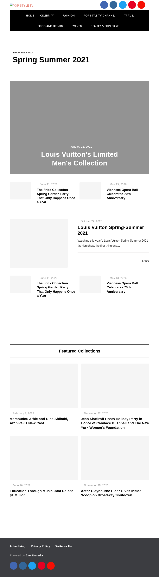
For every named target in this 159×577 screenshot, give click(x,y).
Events (77, 26)
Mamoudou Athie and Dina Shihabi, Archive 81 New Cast (39, 421)
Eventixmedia (34, 555)
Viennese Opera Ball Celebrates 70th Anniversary (122, 194)
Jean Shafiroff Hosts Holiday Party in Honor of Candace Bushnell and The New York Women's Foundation (115, 423)
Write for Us (63, 546)
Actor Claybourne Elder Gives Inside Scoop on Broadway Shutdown (111, 493)
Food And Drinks (50, 26)
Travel (129, 15)
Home (30, 15)
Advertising (17, 546)
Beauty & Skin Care (105, 26)
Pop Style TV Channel (100, 15)
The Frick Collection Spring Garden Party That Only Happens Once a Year (56, 196)
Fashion (69, 15)
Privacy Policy (40, 546)
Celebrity (47, 15)
